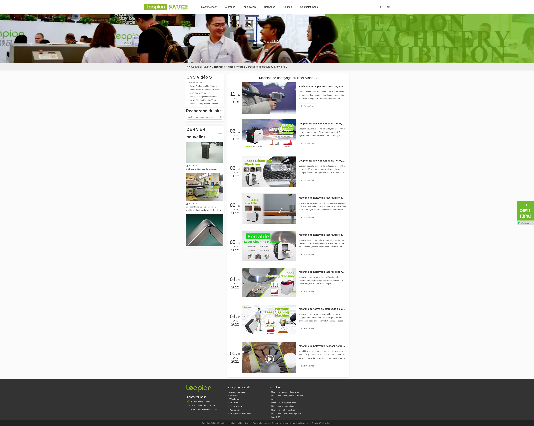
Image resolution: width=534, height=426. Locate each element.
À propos (230, 7)
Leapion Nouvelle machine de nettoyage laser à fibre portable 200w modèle (322, 160)
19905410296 (202, 401)
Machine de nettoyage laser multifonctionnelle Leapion (322, 271)
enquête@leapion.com (207, 409)
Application (249, 7)
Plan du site (234, 410)
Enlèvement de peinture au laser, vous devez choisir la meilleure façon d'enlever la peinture (322, 86)
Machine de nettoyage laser (283, 410)
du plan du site (286, 423)
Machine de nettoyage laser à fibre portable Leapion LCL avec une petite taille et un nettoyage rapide (322, 197)
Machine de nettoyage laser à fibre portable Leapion (322, 234)
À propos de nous (237, 392)
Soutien (287, 7)
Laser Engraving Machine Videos (204, 89)
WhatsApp (525, 223)
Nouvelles (269, 7)
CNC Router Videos (198, 93)
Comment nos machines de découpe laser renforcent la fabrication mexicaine (201, 198)
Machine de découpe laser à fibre (286, 392)
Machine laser (209, 7)
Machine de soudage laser (283, 406)
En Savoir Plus (307, 106)
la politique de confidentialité (309, 423)
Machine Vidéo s (195, 83)
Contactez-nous (309, 7)
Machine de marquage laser (283, 403)
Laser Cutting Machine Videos (203, 86)
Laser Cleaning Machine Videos (204, 104)
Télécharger (234, 399)
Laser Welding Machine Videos (203, 100)
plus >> (219, 133)
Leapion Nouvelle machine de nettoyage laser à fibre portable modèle (322, 123)
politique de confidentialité (240, 413)
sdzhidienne (327, 423)
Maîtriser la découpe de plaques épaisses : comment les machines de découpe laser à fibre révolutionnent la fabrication (201, 160)
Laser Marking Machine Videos (203, 97)
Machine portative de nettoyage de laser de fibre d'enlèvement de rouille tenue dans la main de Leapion (322, 309)
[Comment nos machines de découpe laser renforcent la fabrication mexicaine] (204, 191)
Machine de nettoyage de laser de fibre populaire (322, 346)
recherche (221, 117)
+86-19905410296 (206, 405)
